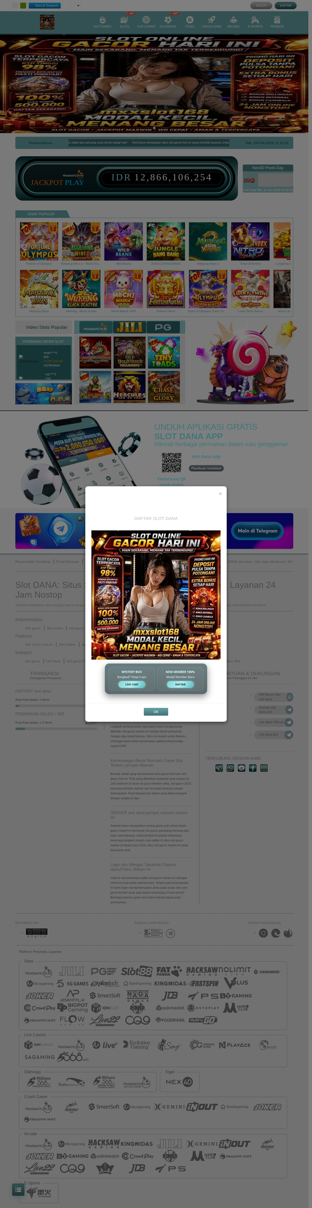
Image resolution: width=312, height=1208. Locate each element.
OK (156, 712)
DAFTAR (180, 684)
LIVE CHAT (131, 684)
